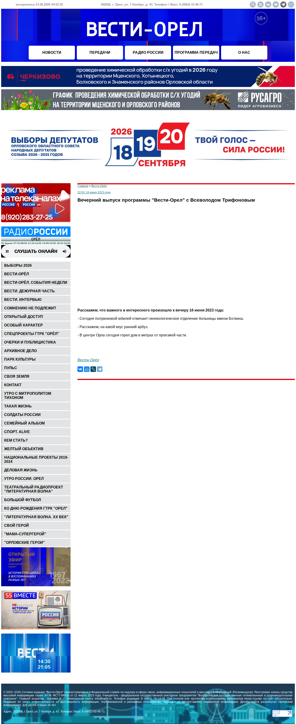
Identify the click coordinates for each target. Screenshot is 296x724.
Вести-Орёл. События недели (35, 282)
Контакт (13, 385)
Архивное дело (20, 351)
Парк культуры (20, 359)
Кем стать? (16, 440)
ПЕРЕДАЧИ (99, 52)
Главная (82, 186)
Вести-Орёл (16, 274)
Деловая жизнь (20, 470)
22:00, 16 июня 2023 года (94, 192)
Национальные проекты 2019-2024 (36, 459)
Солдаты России (22, 415)
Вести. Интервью (23, 300)
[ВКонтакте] (80, 369)
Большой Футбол (22, 500)
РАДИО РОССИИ (148, 52)
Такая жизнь (18, 406)
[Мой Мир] (86, 369)
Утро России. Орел (24, 479)
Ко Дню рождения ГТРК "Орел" (36, 508)
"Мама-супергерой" (25, 534)
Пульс (10, 368)
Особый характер (23, 325)
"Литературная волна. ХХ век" (36, 517)
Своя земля (16, 376)
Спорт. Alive (17, 432)
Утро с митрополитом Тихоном (27, 396)
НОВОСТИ (51, 52)
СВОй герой (16, 525)
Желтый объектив (23, 449)
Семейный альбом (24, 423)
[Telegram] (99, 369)
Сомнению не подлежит (30, 308)
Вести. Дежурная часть (29, 291)
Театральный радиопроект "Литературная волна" (33, 489)
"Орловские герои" (24, 542)
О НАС (244, 52)
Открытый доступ (23, 317)
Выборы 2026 (18, 265)
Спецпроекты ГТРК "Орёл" (31, 334)
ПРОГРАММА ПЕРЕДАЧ (196, 52)
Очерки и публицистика (30, 342)
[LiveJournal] (93, 369)
